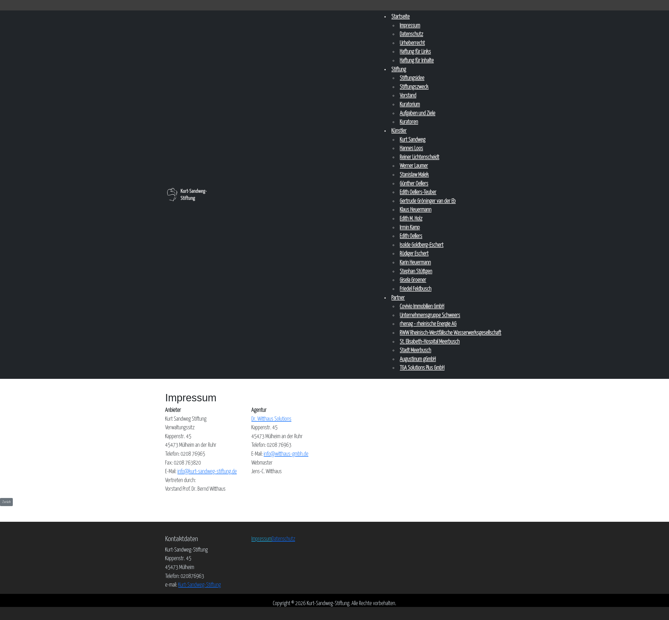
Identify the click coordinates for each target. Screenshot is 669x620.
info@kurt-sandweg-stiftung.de (207, 471)
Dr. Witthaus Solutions (271, 419)
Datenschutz (283, 539)
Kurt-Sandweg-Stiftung (199, 585)
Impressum (261, 539)
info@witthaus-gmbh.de (286, 454)
